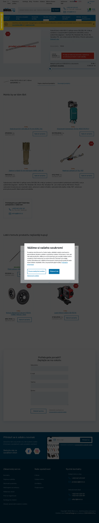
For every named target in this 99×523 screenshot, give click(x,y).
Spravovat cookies (33, 276)
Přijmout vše (54, 271)
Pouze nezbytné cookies (36, 271)
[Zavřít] (76, 248)
